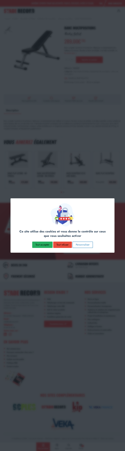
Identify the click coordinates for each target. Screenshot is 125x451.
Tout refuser (63, 244)
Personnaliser (83, 244)
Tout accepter (42, 244)
